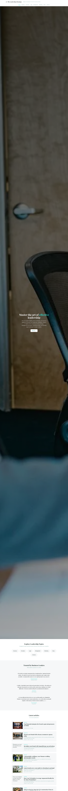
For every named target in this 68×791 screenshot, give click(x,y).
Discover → (34, 330)
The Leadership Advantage (14, 2)
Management (35, 4)
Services (48, 4)
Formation (27, 4)
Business (23, 4)
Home (19, 4)
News (45, 4)
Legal (31, 4)
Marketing (40, 4)
